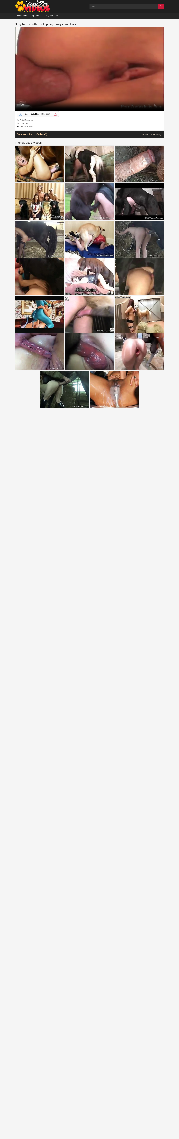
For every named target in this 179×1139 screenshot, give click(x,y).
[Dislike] (55, 114)
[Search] (161, 6)
